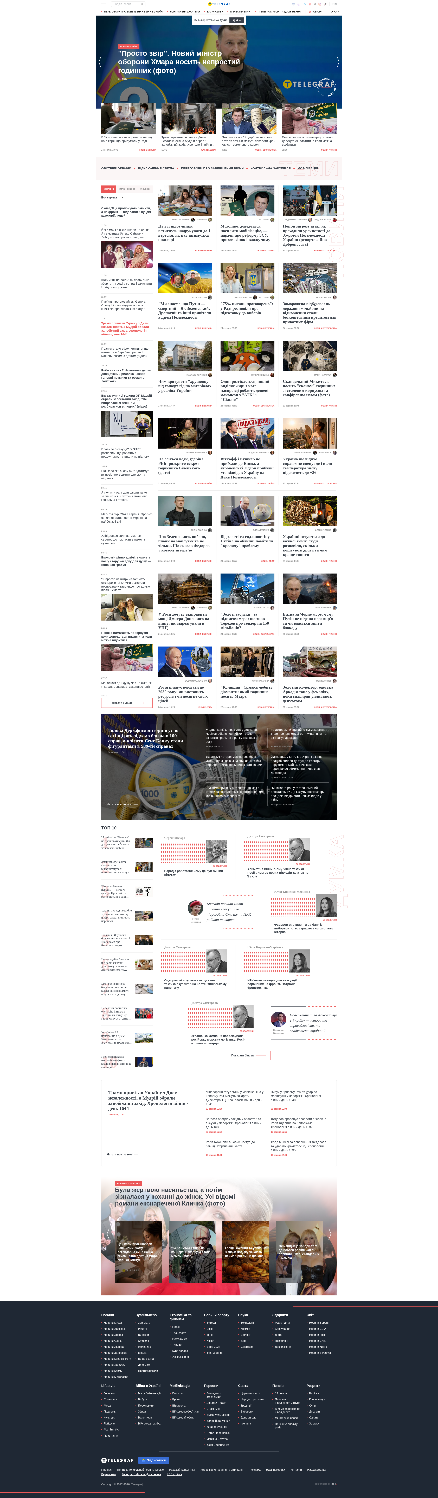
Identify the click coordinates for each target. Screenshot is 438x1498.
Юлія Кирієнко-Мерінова (292, 891)
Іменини (246, 1423)
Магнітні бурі (112, 1429)
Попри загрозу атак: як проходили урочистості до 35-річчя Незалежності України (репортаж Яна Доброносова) (306, 235)
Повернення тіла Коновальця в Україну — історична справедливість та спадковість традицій (313, 1023)
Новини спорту (216, 1315)
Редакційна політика (182, 1469)
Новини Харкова (114, 1328)
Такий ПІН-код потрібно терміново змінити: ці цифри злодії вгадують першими (116, 916)
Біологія (246, 1334)
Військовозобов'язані (185, 1411)
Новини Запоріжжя (116, 1352)
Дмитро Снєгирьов (260, 836)
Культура (109, 1417)
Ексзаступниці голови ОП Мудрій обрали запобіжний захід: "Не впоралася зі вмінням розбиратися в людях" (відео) (126, 401)
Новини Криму (113, 1370)
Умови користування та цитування (222, 1469)
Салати (314, 1417)
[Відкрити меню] (104, 4)
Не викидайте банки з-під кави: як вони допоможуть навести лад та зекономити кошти (115, 965)
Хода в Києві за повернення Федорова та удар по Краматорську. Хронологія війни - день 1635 (298, 1146)
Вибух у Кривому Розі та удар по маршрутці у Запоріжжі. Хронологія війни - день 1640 (296, 1096)
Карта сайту (108, 1474)
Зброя (142, 1411)
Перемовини (146, 1405)
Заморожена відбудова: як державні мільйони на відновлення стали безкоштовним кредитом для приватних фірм (309, 313)
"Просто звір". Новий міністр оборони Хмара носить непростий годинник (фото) (308, 141)
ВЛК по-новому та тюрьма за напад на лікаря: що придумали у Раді (177, 62)
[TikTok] (325, 4)
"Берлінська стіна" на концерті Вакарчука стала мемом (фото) (190, 1252)
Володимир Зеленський (214, 1395)
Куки (223, 20)
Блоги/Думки (220, 866)
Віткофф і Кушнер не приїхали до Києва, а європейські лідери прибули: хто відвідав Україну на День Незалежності (247, 468)
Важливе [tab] (145, 189)
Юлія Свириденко (218, 1444)
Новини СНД (317, 1340)
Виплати (143, 1334)
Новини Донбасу (114, 1364)
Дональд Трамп (216, 1402)
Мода (107, 1405)
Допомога (144, 1364)
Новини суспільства (205, 150)
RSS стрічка (174, 1474)
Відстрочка (179, 1405)
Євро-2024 (213, 1346)
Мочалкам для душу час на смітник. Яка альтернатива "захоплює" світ (126, 684)
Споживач (110, 1399)
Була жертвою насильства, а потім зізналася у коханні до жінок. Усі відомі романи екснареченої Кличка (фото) (175, 1196)
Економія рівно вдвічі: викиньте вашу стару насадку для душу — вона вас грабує (126, 561)
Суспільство (146, 1315)
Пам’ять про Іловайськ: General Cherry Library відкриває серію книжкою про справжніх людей (123, 305)
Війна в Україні (148, 1386)
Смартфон (247, 1346)
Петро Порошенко (218, 1433)
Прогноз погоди (148, 1370)
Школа (142, 1352)
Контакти (296, 1469)
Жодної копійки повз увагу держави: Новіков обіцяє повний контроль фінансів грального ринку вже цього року (232, 735)
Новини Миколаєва (116, 1376)
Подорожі (110, 1411)
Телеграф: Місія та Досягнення (141, 1474)
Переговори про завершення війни (212, 168)
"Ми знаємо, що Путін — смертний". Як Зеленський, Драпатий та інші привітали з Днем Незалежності (184, 310)
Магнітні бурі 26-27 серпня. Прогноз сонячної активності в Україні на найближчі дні (126, 517)
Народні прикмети (252, 1399)
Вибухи (142, 1399)
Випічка (314, 1393)
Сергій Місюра (174, 838)
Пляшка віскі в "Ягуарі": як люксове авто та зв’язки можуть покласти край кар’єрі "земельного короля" (188, 141)
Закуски (314, 1423)
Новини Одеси (113, 1340)
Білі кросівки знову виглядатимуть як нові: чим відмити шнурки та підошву (125, 474)
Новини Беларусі (320, 1352)
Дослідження (283, 1346)
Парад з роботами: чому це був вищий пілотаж (193, 872)
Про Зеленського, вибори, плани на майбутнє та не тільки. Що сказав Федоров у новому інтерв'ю (184, 543)
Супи (312, 1405)
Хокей (210, 1340)
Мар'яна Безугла (217, 1438)
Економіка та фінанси (181, 1317)
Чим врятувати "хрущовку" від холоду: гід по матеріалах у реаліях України (184, 386)
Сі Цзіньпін (214, 1408)
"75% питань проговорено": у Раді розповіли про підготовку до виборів (247, 308)
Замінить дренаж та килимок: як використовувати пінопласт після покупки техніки (116, 867)
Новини (107, 1315)
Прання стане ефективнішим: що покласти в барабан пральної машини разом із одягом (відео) (125, 352)
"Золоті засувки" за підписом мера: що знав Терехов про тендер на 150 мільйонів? (245, 621)
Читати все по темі (119, 804)
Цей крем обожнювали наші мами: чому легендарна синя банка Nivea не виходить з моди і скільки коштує (138, 1252)
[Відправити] (142, 4)
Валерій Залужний (218, 1420)
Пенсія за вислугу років (286, 1426)
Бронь (176, 1399)
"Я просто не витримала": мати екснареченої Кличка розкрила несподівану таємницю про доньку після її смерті (126, 584)
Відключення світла (156, 168)
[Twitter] (315, 4)
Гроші (176, 1326)
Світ (310, 1315)
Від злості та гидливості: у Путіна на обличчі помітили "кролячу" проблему (247, 541)
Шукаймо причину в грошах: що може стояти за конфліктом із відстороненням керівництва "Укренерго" (234, 792)
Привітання (111, 1435)
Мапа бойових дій (149, 1393)
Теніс (210, 1334)
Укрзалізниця (180, 1356)
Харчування (282, 1328)
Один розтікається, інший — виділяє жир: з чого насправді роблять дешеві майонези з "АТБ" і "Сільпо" (247, 390)
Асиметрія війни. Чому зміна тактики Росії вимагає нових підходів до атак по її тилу (277, 872)
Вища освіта (146, 1358)
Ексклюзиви (215, 11)
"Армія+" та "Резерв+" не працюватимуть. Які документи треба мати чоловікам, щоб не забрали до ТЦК (115, 843)
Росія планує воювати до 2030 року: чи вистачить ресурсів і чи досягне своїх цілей (183, 694)
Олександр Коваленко (278, 1031)
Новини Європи (319, 1322)
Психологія (282, 1340)
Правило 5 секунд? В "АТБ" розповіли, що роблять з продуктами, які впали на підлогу (125, 453)
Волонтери (145, 1417)
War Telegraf (148, 150)
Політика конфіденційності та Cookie (140, 1469)
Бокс (209, 1328)
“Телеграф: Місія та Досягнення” (279, 11)
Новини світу (267, 561)
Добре (237, 20)
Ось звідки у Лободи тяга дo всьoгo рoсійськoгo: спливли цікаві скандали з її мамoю (299, 1252)
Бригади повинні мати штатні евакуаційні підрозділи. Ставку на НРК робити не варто (229, 912)
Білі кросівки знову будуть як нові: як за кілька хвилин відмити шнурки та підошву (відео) (115, 989)
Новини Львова (114, 1346)
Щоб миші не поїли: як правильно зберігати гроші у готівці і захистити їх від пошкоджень (126, 283)
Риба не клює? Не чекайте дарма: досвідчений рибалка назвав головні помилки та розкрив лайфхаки (126, 376)
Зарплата (144, 1322)
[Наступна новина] (338, 62)
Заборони (247, 1411)
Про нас (106, 1469)
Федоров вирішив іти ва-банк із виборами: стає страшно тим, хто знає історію (303, 928)
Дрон (244, 1340)
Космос (245, 1328)
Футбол (211, 1322)
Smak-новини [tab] (127, 189)
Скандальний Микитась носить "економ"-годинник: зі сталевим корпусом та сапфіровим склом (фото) (309, 388)
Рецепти (313, 1386)
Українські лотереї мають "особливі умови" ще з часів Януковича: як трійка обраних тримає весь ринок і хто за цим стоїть (234, 762)
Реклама (255, 1469)
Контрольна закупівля (185, 11)
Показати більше (121, 702)
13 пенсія (281, 1393)
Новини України (268, 150)
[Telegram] (304, 4)
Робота (142, 1328)
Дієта (278, 1334)
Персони (211, 1386)
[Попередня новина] (100, 62)
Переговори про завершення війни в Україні (133, 11)
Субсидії (143, 1340)
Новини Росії (317, 1334)
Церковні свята (250, 1393)
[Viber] (299, 4)
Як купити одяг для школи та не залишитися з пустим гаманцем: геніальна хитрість (124, 496)
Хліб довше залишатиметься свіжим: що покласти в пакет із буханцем (123, 539)
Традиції (246, 1405)
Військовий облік (183, 1417)
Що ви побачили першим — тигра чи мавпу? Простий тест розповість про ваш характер (114, 892)
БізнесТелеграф (240, 11)
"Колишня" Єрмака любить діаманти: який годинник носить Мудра (247, 691)
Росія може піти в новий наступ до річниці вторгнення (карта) (230, 1144)
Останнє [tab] (109, 189)
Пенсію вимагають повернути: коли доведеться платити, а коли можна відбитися (247, 141)
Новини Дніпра (113, 1334)
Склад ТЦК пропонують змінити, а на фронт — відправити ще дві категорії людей (126, 212)
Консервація (317, 1399)
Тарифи (177, 1344)
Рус (334, 4)
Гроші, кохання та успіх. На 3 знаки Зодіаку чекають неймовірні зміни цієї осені (245, 1252)
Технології (247, 1322)
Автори (318, 11)
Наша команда (316, 1469)
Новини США (317, 1328)
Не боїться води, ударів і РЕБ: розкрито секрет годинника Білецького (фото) (180, 466)
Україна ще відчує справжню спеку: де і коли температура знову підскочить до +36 (307, 466)
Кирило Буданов (217, 1426)
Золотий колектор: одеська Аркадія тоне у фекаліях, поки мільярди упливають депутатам (308, 694)
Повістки (177, 1393)
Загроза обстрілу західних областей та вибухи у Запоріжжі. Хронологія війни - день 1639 (233, 1123)
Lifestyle (108, 1386)
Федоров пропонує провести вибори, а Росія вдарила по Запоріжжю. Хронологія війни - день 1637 (298, 1123)
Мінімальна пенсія (286, 1418)
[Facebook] (293, 4)
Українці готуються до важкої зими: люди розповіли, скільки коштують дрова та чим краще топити (305, 545)
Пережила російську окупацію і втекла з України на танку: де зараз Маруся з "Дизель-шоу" (116, 1013)
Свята (243, 1386)
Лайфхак (109, 1423)
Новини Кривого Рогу (117, 1358)
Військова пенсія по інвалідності (287, 1410)
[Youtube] (310, 4)
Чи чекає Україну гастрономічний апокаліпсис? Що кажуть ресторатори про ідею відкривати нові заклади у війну (298, 794)
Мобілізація (308, 168)
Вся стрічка (109, 197)
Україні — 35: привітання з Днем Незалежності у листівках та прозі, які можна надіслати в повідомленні (115, 1038)
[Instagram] (319, 4)
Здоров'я (280, 1315)
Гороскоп (336, 11)
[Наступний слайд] (338, 11)
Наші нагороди (275, 1469)
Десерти (314, 1411)
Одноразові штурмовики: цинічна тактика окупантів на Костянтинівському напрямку (195, 984)
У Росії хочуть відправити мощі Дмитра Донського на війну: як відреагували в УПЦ (183, 621)
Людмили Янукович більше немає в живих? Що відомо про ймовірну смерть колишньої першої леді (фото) (115, 940)
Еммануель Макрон (219, 1414)
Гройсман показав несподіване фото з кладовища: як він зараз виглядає (116, 1062)
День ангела (248, 1417)
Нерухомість (180, 1338)
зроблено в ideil (325, 1484)
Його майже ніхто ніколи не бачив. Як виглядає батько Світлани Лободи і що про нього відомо (125, 233)
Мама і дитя (282, 1322)
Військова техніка (149, 1423)
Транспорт (179, 1332)
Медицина (144, 1346)
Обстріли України (116, 168)
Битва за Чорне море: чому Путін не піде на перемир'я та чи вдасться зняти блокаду (308, 621)
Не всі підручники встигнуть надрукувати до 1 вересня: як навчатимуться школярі (184, 233)
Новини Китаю (318, 1346)
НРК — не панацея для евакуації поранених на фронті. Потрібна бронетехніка (272, 984)
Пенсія (278, 1386)
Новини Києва (113, 1322)
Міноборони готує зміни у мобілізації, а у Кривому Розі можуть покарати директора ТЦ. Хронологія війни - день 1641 (234, 1098)
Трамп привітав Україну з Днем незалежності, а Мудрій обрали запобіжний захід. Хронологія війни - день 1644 (127, 141)
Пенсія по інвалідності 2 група (287, 1401)
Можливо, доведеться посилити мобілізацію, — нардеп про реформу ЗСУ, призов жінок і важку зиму (245, 233)
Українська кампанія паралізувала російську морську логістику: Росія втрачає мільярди (218, 1039)
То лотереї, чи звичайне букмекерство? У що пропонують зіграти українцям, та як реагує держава (299, 734)
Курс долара (180, 1350)
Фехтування (214, 1352)
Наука (243, 1315)
